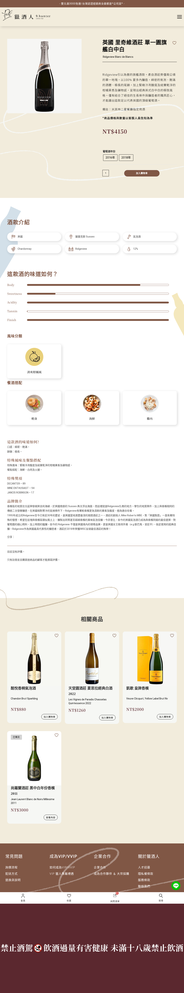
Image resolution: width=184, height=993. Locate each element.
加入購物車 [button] (49, 716)
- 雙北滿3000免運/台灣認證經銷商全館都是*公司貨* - (92, 3)
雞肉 (150, 419)
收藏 (69, 901)
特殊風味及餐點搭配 (24, 460)
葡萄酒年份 (109, 151)
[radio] (110, 157)
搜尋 (161, 901)
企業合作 (100, 867)
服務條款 (144, 880)
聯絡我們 (144, 886)
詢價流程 (11, 867)
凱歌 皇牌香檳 (137, 688)
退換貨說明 (13, 880)
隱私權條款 (145, 873)
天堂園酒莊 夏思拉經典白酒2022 (90, 691)
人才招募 (144, 867)
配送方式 (11, 873)
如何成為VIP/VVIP (62, 867)
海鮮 (92, 419)
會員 (23, 901)
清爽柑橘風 (34, 372)
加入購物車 (142, 173)
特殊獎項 (14, 478)
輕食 (34, 419)
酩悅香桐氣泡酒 (23, 688)
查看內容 (50, 817)
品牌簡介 (14, 501)
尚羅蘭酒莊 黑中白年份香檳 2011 (33, 790)
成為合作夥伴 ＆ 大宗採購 (111, 873)
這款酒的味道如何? (23, 441)
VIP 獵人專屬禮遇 (62, 873)
